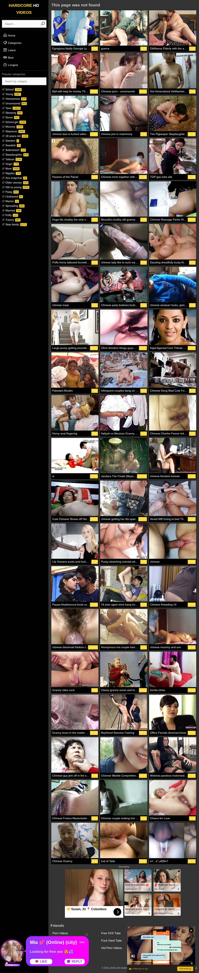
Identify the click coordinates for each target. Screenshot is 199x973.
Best (10, 57)
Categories (14, 42)
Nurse (12, 117)
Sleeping (13, 112)
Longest (12, 65)
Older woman (16, 182)
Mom (12, 168)
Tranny (12, 219)
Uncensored (15, 103)
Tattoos (13, 159)
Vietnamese (15, 98)
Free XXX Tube (111, 933)
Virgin (11, 163)
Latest (11, 50)
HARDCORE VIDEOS (24, 9)
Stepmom (14, 131)
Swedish (12, 145)
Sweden (11, 140)
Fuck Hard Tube (111, 940)
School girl (15, 122)
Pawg (11, 191)
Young (12, 94)
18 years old (16, 136)
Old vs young (17, 187)
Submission (15, 149)
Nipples (12, 173)
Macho (11, 201)
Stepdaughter (16, 154)
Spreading (14, 205)
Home (11, 35)
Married (13, 210)
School (13, 89)
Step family (15, 224)
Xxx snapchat (15, 177)
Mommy (14, 126)
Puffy (11, 215)
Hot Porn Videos (111, 948)
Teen (12, 108)
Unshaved (13, 196)
